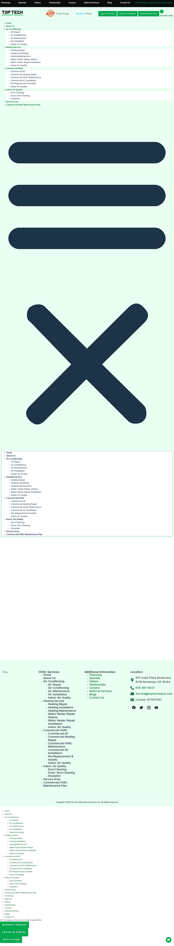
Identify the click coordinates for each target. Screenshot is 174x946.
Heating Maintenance (21, 56)
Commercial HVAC (14, 68)
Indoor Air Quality (19, 44)
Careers (72, 3)
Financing (5, 3)
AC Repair (15, 32)
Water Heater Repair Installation (26, 62)
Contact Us (125, 3)
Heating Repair (18, 50)
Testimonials (54, 3)
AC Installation (17, 41)
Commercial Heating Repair (24, 74)
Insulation (15, 98)
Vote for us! (80, 14)
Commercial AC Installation (23, 80)
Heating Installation (20, 53)
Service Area (12, 101)
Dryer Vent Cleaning (20, 95)
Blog (110, 3)
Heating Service (13, 47)
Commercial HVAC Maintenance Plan (23, 105)
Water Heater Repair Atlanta (24, 59)
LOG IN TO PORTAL (14, 932)
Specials (22, 3)
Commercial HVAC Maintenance (26, 77)
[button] (87, 278)
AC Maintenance (18, 38)
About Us (10, 26)
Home (8, 23)
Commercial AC (18, 71)
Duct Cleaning (17, 92)
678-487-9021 (166, 16)
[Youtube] (156, 707)
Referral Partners (91, 3)
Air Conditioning (13, 29)
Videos (37, 3)
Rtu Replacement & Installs (23, 83)
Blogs (7, 914)
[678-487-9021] (162, 11)
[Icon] (133, 707)
